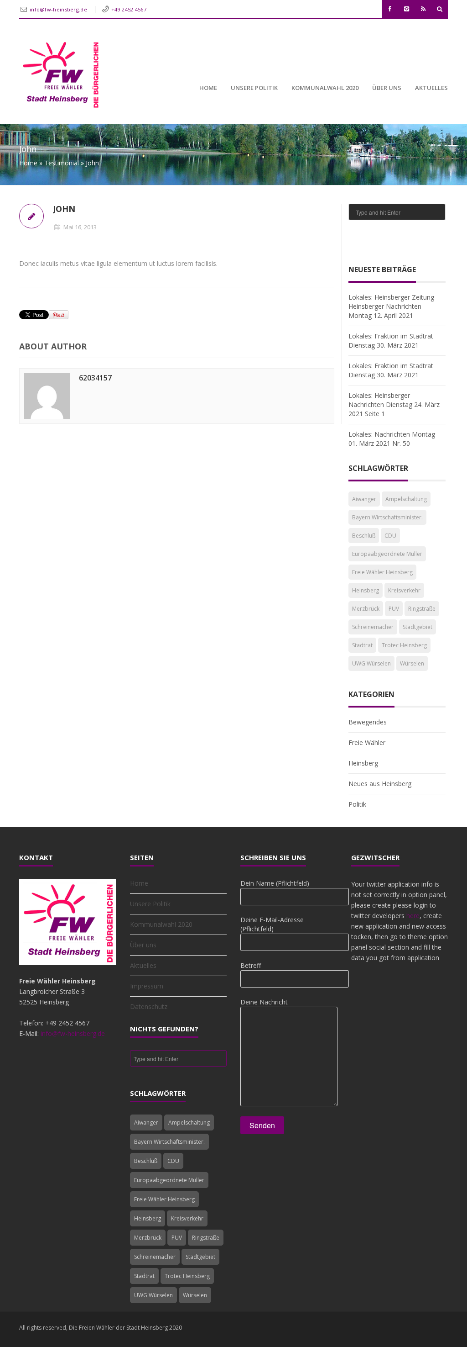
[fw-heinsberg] (60, 73)
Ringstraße (422, 609)
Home (208, 88)
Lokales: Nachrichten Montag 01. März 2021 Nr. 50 (391, 439)
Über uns (386, 88)
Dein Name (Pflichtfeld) (274, 883)
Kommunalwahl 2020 (324, 88)
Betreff (250, 965)
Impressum (146, 986)
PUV (394, 609)
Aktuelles (431, 88)
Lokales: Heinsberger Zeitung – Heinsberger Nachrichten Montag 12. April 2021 (394, 306)
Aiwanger (364, 499)
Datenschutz (148, 1006)
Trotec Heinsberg (404, 645)
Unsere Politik (254, 88)
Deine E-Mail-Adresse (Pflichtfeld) (272, 924)
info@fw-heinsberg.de (59, 9)
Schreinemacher (373, 627)
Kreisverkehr (404, 590)
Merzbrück (365, 609)
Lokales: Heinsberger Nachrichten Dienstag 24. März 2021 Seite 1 (394, 404)
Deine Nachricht (264, 1002)
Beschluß (363, 535)
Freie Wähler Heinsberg (382, 572)
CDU (390, 535)
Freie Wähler (366, 742)
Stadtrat (362, 645)
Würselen (412, 663)
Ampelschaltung (406, 499)
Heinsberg (365, 590)
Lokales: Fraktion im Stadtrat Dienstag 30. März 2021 (390, 340)
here (413, 915)
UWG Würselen (371, 663)
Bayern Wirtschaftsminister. (387, 517)
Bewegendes (367, 722)
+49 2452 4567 (128, 9)
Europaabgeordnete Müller (387, 554)
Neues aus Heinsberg (379, 783)
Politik (357, 804)
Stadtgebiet (417, 627)
